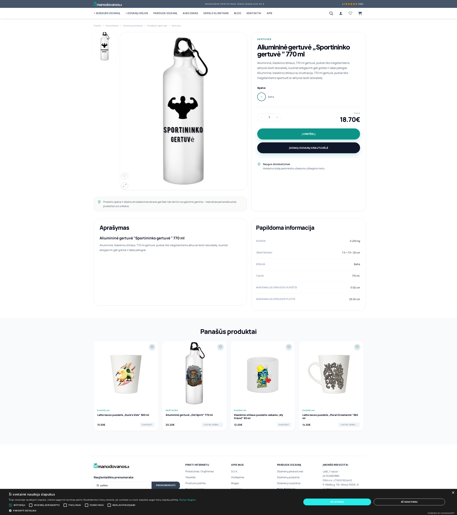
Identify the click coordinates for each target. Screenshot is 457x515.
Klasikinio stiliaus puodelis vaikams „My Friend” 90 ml (258, 416)
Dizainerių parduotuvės (290, 471)
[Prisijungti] (341, 13)
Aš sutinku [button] (337, 501)
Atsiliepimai (237, 477)
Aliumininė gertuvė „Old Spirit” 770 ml (189, 415)
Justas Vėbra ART (213, 424)
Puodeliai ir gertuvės (157, 25)
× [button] (453, 492)
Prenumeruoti (166, 485)
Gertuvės (176, 25)
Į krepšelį (309, 134)
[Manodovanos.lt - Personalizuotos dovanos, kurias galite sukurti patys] (108, 4)
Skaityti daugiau (187, 499)
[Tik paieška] (331, 13)
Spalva (261, 87)
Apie (269, 13)
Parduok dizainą (165, 13)
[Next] (363, 387)
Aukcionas (190, 13)
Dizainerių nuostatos (288, 483)
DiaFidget (147, 424)
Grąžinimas (207, 471)
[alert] (228, 502)
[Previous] (93, 387)
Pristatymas (192, 471)
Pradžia (97, 25)
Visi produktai (112, 25)
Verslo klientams (216, 13)
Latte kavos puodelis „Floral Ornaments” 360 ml (330, 416)
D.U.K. (234, 471)
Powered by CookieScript (441, 513)
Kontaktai (254, 13)
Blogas (235, 483)
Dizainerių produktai (133, 25)
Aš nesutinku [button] (409, 501)
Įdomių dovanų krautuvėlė (308, 148)
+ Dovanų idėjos (136, 13)
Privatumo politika (195, 483)
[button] (360, 13)
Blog (237, 13)
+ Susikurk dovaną (107, 13)
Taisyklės (190, 477)
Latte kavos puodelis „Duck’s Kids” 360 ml (123, 415)
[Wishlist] (350, 13)
